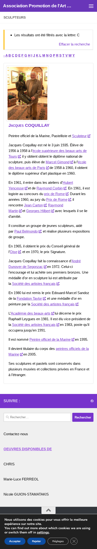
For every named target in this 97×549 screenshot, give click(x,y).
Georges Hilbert (38, 211)
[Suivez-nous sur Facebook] (92, 401)
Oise (13, 252)
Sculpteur (79, 136)
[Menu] (91, 6)
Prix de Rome (56, 199)
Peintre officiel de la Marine (50, 339)
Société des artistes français (34, 284)
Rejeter (36, 541)
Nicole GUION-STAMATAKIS (26, 494)
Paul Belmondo (26, 231)
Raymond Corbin (49, 188)
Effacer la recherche (74, 44)
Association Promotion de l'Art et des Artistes (38, 5)
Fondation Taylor (29, 298)
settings (43, 532)
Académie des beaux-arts (30, 313)
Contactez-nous (16, 434)
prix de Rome (54, 194)
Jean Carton (33, 205)
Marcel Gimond (57, 162)
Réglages (58, 541)
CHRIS (9, 464)
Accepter (15, 541)
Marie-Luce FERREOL (21, 479)
